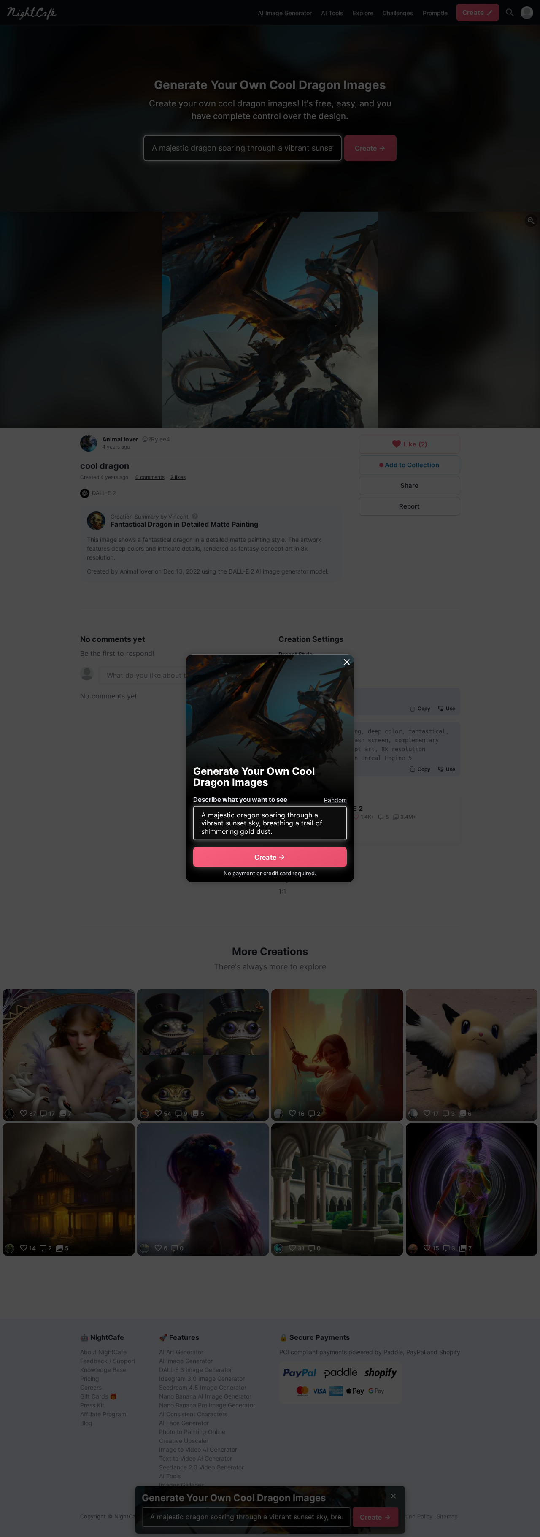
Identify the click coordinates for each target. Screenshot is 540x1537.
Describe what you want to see (240, 800)
